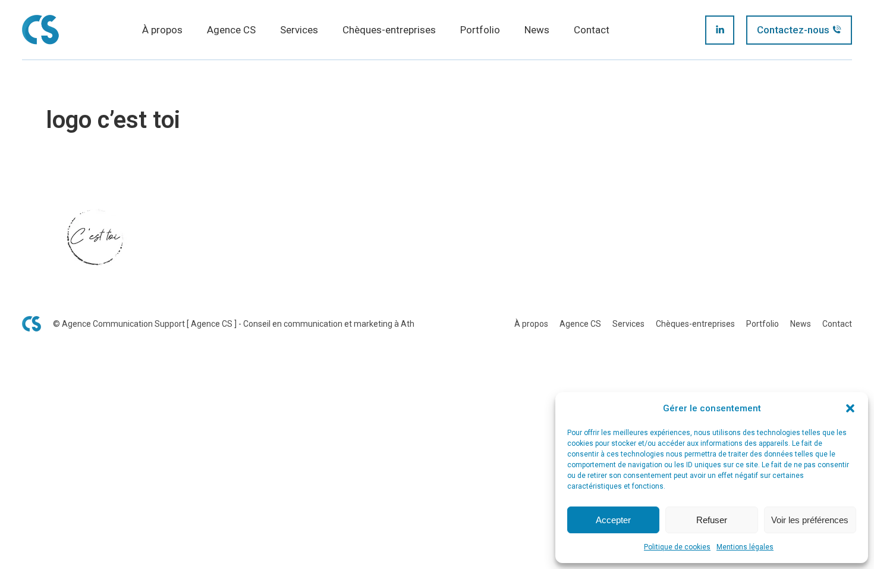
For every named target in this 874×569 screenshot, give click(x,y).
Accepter (613, 520)
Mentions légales (745, 547)
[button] (850, 408)
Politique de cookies (677, 547)
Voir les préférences (809, 520)
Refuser (711, 520)
